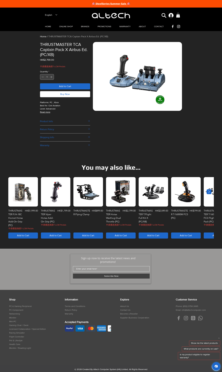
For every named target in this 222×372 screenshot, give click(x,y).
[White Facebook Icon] (173, 26)
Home (43, 36)
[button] (163, 15)
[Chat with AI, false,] (216, 366)
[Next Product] (209, 191)
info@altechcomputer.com (194, 310)
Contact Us (125, 310)
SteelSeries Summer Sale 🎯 (113, 3)
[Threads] (193, 318)
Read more (45, 112)
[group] (111, 208)
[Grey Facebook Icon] (179, 318)
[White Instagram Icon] (179, 26)
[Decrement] (42, 77)
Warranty (69, 314)
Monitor (12, 317)
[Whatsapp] (200, 318)
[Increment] (51, 77)
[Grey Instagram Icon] (186, 318)
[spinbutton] (47, 77)
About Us (124, 306)
